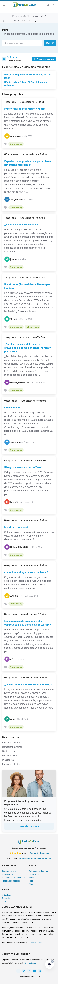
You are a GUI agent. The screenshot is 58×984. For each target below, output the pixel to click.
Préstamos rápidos (11, 764)
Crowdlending (16, 143)
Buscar (50, 42)
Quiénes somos (9, 871)
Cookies (5, 901)
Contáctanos (7, 874)
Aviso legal (6, 895)
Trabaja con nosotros (11, 880)
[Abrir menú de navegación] (3, 5)
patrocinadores (35, 942)
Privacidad (6, 898)
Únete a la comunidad (29, 826)
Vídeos (32, 877)
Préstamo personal (11, 742)
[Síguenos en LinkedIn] (40, 971)
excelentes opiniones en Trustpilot (35, 858)
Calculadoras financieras (39, 871)
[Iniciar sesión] (54, 4)
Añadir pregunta (45, 58)
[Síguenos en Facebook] (18, 971)
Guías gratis (34, 874)
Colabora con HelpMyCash (13, 877)
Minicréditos (8, 759)
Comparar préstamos (12, 746)
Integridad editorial (21, 16)
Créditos (17, 20)
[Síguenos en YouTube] (34, 971)
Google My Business (39, 853)
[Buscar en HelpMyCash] (48, 4)
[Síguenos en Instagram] (29, 971)
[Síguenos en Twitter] (23, 971)
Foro (9, 20)
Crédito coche (9, 751)
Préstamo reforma (10, 755)
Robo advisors (32, 326)
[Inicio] (24, 5)
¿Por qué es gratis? (38, 16)
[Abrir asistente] (49, 964)
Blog (31, 884)
